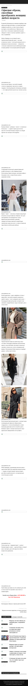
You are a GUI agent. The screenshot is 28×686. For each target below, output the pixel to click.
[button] (26, 2)
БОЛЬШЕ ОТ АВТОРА (17, 617)
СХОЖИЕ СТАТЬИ (6, 617)
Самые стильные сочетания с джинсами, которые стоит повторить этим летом (17, 653)
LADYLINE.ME (21, 595)
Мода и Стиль (9, 5)
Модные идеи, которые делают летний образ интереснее (16, 646)
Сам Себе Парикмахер (14, 597)
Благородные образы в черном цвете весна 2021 (13, 603)
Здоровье (4, 654)
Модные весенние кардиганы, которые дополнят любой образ (14, 611)
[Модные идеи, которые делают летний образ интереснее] (5, 646)
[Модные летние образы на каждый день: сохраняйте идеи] (5, 622)
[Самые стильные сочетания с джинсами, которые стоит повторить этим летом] (5, 653)
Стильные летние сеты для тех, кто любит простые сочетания (17, 660)
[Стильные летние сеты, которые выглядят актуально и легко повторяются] (5, 629)
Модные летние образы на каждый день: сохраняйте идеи (17, 622)
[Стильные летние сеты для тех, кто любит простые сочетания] (5, 660)
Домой (2, 5)
